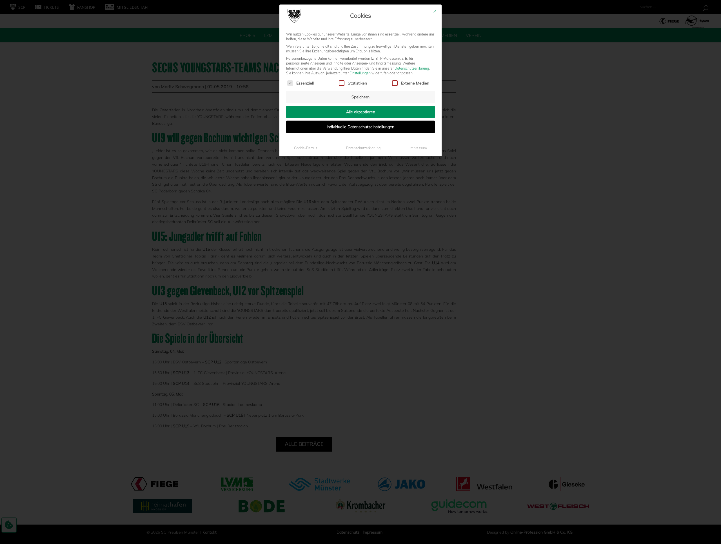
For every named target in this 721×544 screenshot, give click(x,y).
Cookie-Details (305, 148)
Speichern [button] (360, 96)
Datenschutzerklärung (412, 68)
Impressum (418, 148)
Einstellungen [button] (360, 73)
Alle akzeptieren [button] (360, 111)
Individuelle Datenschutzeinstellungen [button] (360, 126)
